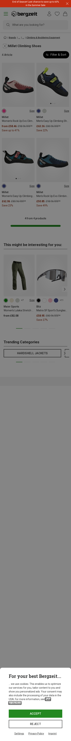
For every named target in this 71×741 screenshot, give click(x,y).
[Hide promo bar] (67, 3)
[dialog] (35, 704)
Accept (35, 713)
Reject (35, 724)
